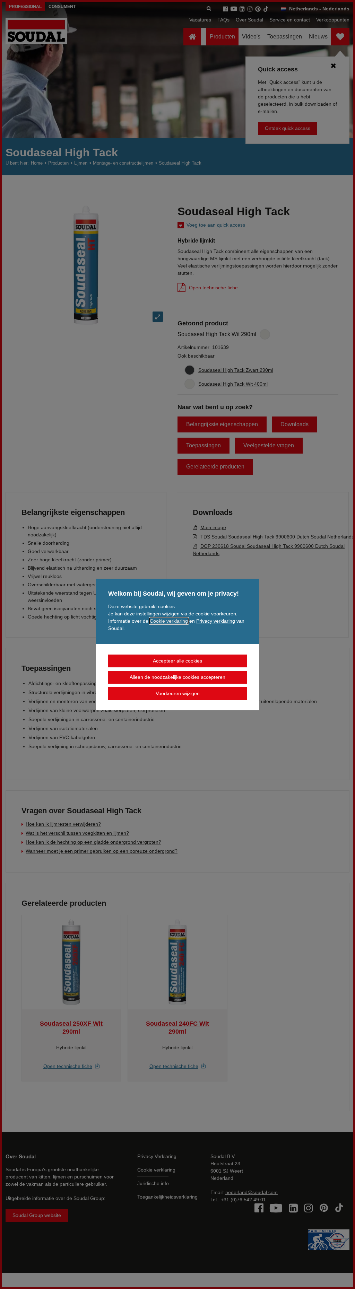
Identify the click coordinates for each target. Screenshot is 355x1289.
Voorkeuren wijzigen (178, 693)
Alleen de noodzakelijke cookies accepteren (177, 677)
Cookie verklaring (169, 621)
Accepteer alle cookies (177, 661)
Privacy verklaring (215, 621)
